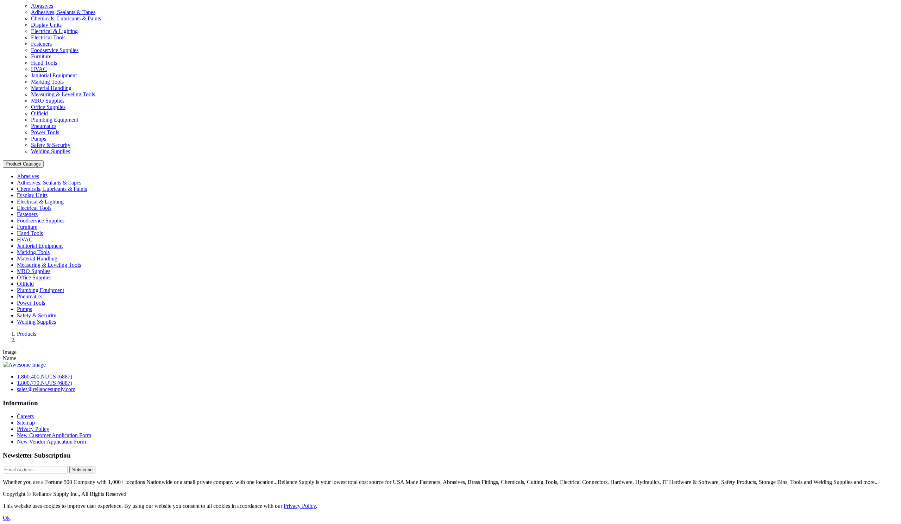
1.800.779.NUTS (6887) (44, 383)
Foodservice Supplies (54, 50)
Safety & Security (50, 145)
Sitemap (26, 423)
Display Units (46, 25)
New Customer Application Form (54, 435)
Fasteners (41, 44)
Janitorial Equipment (54, 75)
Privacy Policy (33, 429)
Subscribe (82, 469)
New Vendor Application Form (51, 442)
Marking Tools (47, 82)
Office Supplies (48, 107)
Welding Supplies (50, 151)
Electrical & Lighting (54, 31)
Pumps (38, 139)
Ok (6, 518)
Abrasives (42, 6)
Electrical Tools (48, 37)
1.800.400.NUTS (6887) (44, 377)
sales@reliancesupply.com (46, 389)
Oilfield (39, 113)
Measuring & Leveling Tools (63, 94)
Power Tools (45, 132)
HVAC (39, 69)
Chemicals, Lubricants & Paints (66, 18)
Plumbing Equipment (54, 120)
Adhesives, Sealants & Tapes (63, 12)
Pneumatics (43, 126)
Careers (25, 416)
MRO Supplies (47, 101)
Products (26, 334)
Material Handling (51, 88)
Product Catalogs (23, 164)
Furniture (41, 56)
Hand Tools (44, 63)
